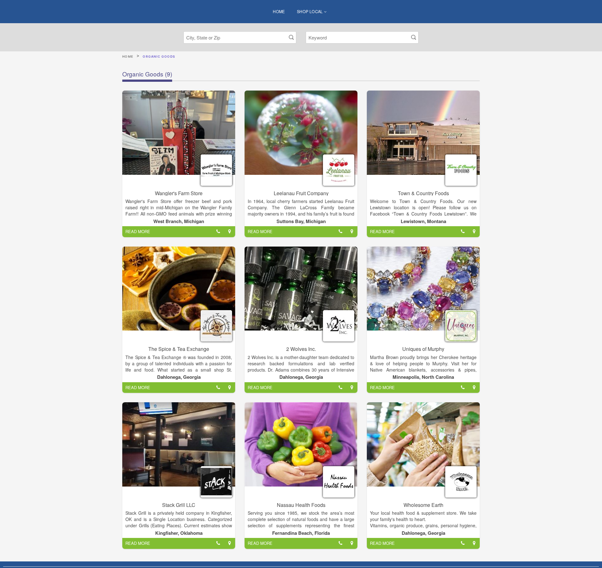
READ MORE (137, 231)
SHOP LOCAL (310, 11)
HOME (279, 11)
